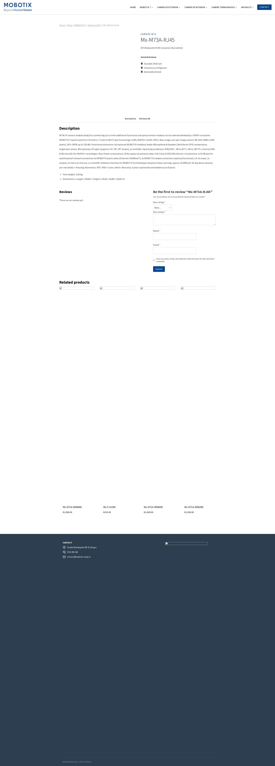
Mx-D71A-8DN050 (153, 507)
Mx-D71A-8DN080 (72, 507)
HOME (133, 7)
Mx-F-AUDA (109, 507)
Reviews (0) (144, 118)
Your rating (159, 202)
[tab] (130, 119)
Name (156, 230)
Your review (159, 212)
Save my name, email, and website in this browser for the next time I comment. (185, 260)
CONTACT (264, 7)
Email (156, 244)
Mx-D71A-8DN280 (193, 507)
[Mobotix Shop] (17, 7)
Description (130, 118)
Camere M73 (148, 34)
